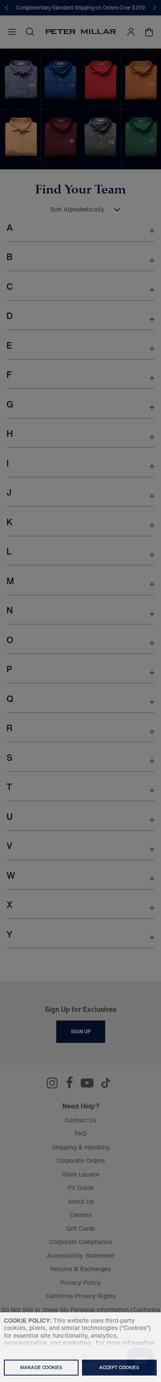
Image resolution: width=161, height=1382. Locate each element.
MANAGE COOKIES (41, 1367)
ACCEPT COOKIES (119, 1367)
